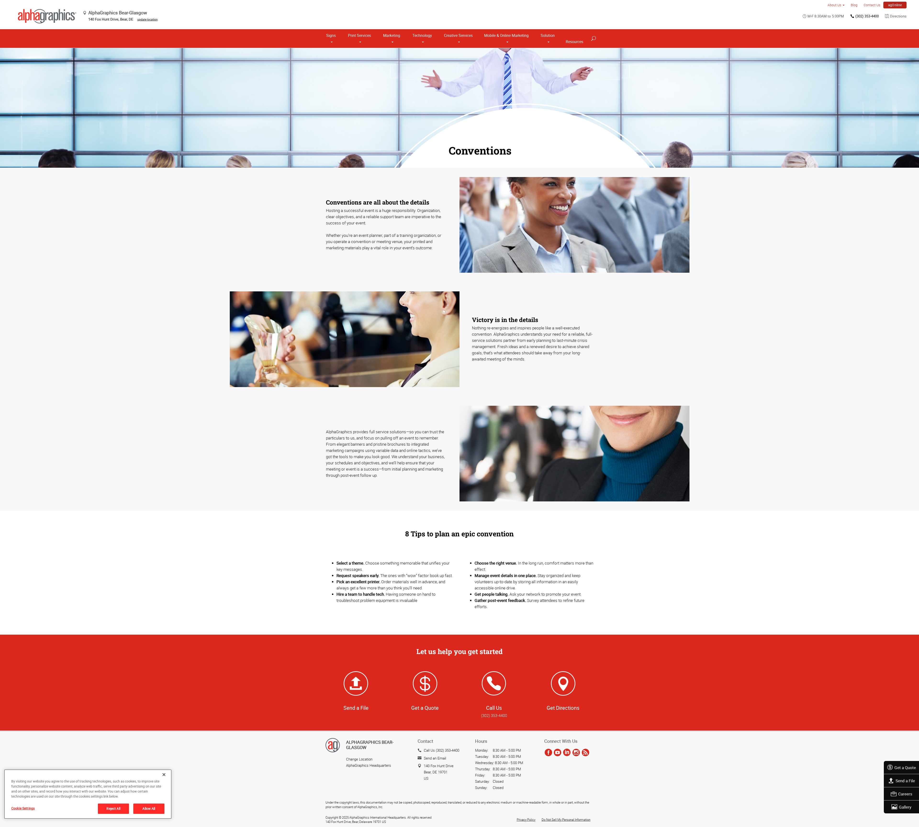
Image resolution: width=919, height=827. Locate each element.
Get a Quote (905, 767)
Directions (898, 16)
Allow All (148, 808)
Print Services (359, 35)
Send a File (905, 780)
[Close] (164, 774)
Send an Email (435, 758)
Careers (905, 794)
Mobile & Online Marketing (506, 35)
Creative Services (458, 35)
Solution (548, 35)
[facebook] (548, 752)
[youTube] (557, 752)
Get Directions (563, 707)
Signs (331, 35)
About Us (834, 5)
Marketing (391, 35)
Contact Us (872, 5)
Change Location (359, 759)
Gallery (905, 807)
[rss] (585, 752)
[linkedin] (567, 752)
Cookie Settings (23, 808)
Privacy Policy (526, 819)
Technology (422, 35)
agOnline (895, 5)
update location (147, 19)
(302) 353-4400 (867, 16)
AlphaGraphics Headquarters (368, 765)
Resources (574, 41)
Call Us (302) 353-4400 (441, 750)
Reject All (113, 808)
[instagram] (576, 752)
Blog (854, 5)
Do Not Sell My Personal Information (566, 819)
